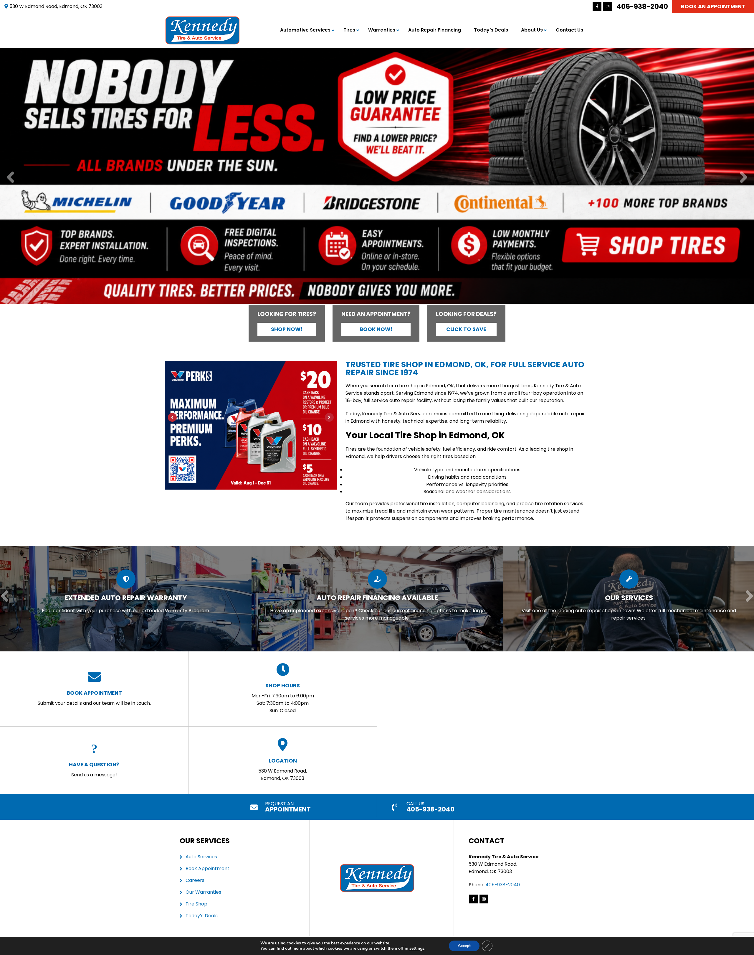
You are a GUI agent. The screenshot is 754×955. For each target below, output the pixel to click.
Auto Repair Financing (434, 30)
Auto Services (201, 856)
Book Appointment (207, 868)
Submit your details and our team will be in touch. (94, 698)
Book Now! (376, 329)
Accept (464, 946)
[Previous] (10, 177)
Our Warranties (203, 892)
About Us (532, 30)
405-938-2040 (642, 6)
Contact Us (569, 30)
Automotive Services (305, 30)
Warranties (381, 30)
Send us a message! (94, 769)
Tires (349, 30)
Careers (195, 880)
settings (416, 948)
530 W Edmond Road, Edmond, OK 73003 (282, 769)
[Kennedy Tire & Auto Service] (202, 19)
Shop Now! (287, 329)
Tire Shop (196, 903)
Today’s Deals (491, 30)
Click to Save (466, 329)
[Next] (743, 177)
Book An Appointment (713, 6)
